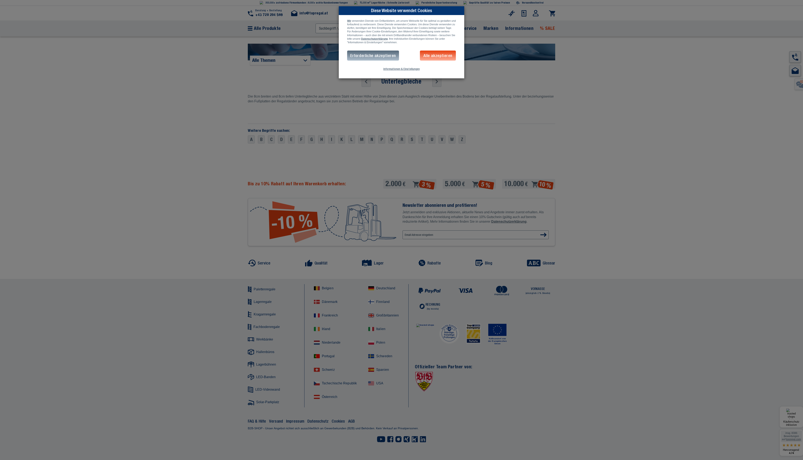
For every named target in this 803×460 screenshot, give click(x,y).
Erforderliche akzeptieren (373, 55)
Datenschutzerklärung (374, 38)
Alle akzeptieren (437, 55)
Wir (349, 20)
